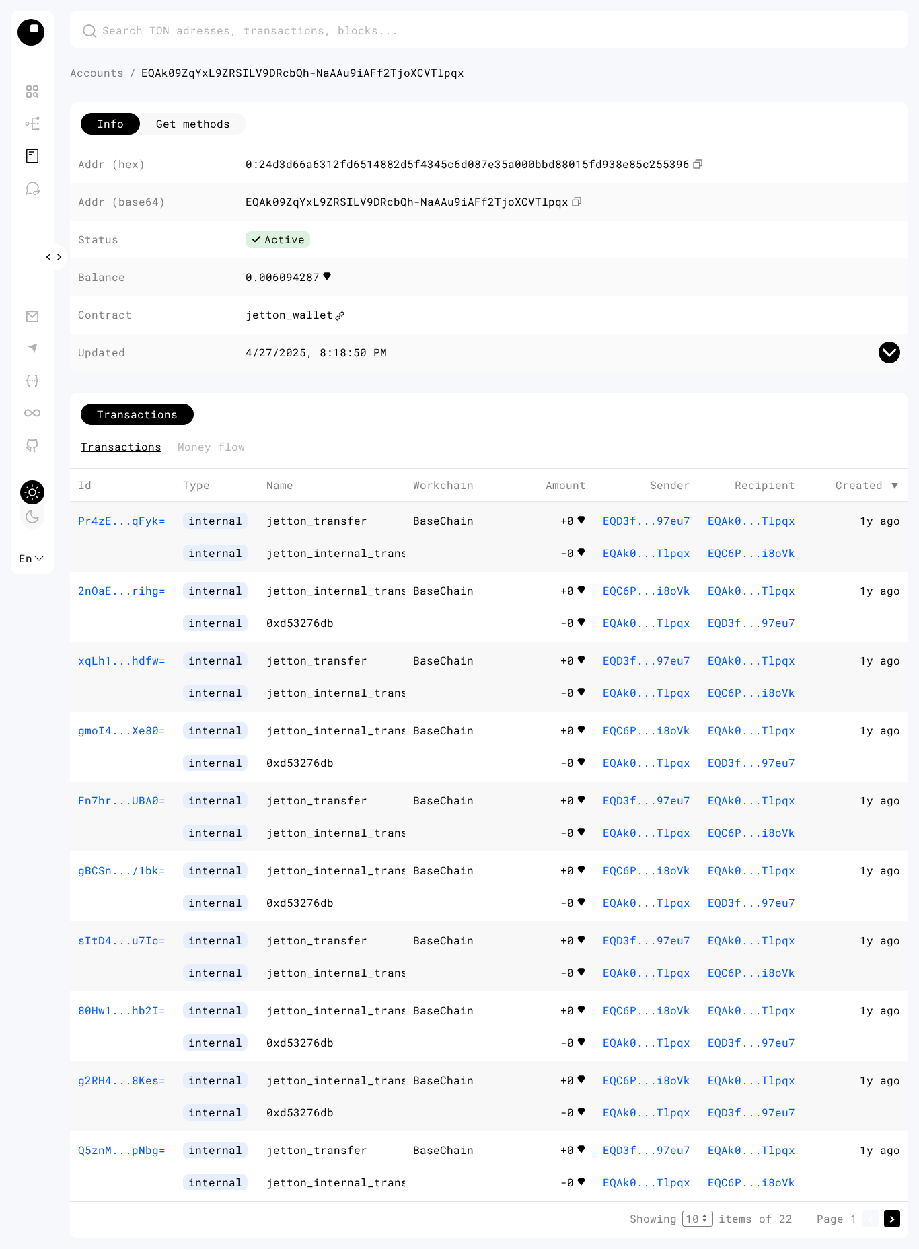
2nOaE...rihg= (122, 590)
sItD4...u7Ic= (122, 940)
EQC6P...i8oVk (751, 552)
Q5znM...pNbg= (122, 1150)
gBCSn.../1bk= (122, 870)
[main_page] (32, 32)
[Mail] (32, 316)
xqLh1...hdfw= (122, 660)
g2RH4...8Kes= (122, 1080)
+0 (567, 520)
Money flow (211, 446)
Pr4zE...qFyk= (122, 520)
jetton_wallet (289, 314)
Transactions (121, 446)
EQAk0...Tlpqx (646, 552)
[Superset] (32, 413)
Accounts (97, 72)
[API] (32, 380)
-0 (567, 552)
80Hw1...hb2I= (122, 1010)
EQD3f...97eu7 (646, 520)
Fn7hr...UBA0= (122, 800)
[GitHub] (32, 445)
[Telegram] (32, 348)
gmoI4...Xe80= (122, 730)
